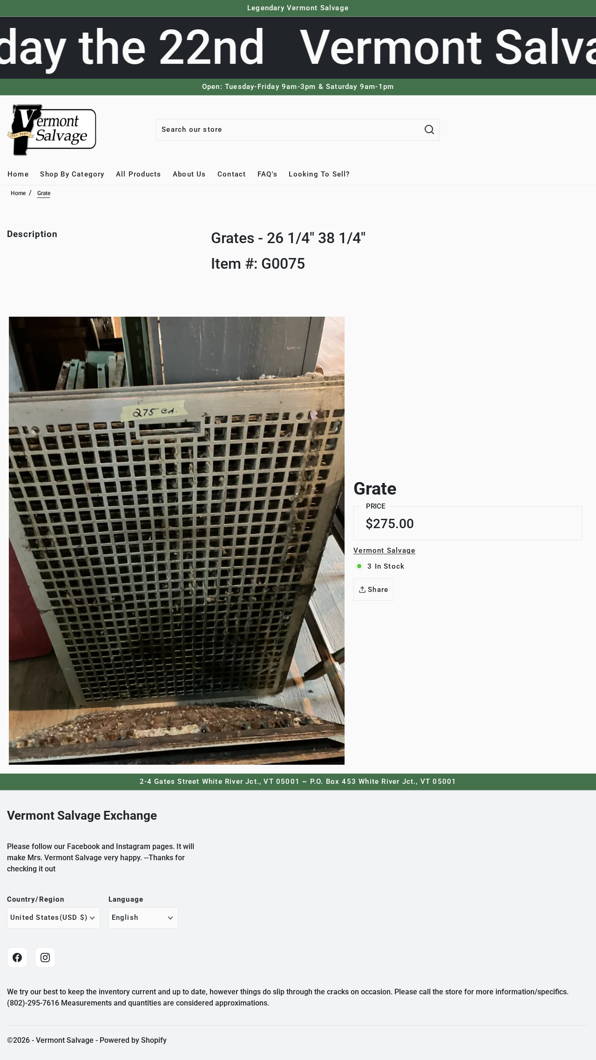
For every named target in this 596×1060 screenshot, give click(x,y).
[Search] (429, 129)
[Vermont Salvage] (53, 129)
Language (126, 900)
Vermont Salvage (384, 550)
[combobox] (287, 129)
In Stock (386, 566)
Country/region (35, 900)
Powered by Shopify (133, 1040)
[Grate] (177, 541)
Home (18, 193)
